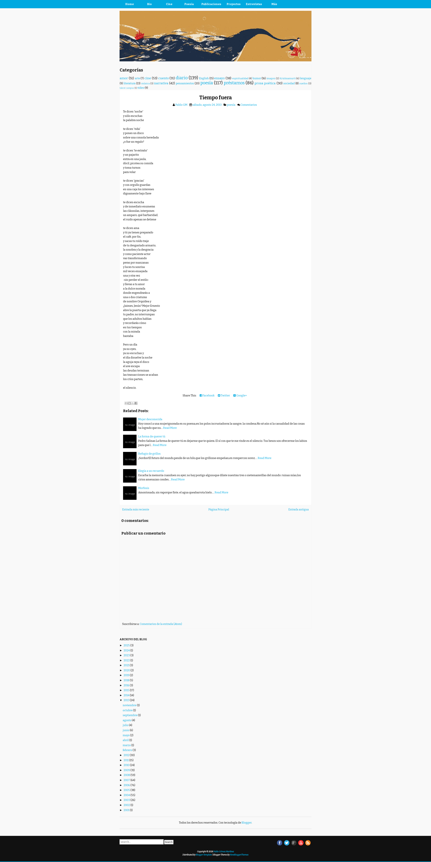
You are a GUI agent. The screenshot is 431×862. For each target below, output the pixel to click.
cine (147, 78)
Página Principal (218, 509)
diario (182, 77)
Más (274, 4)
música (145, 83)
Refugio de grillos (149, 453)
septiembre (130, 715)
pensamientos (185, 83)
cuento (163, 78)
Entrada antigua (298, 509)
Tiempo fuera (215, 98)
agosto (127, 720)
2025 (127, 645)
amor (124, 78)
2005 (127, 790)
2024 (127, 650)
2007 (127, 780)
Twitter (225, 395)
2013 (127, 700)
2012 (127, 755)
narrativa (161, 83)
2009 (127, 770)
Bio (149, 4)
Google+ (241, 395)
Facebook (208, 395)
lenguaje (305, 78)
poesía (206, 82)
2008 (127, 775)
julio (126, 725)
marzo (127, 745)
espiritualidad (240, 78)
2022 (127, 660)
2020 (127, 670)
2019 (127, 675)
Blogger (247, 822)
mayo (126, 735)
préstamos (234, 82)
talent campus (127, 88)
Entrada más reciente (135, 509)
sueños (303, 83)
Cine (169, 4)
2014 (127, 695)
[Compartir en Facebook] (136, 403)
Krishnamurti (288, 78)
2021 (127, 665)
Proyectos (234, 4)
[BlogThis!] (129, 403)
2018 (127, 680)
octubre (128, 710)
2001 (127, 810)
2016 (127, 685)
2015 (127, 690)
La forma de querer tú (151, 436)
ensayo (219, 78)
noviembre (130, 705)
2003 (127, 800)
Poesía (189, 4)
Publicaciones (211, 4)
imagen (271, 78)
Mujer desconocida (150, 419)
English (204, 78)
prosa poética (265, 83)
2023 (127, 655)
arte (137, 78)
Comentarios (249, 104)
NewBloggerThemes (239, 855)
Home (129, 4)
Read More (170, 427)
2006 (127, 785)
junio (126, 730)
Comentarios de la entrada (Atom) (161, 624)
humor (257, 78)
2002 (127, 805)
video (140, 87)
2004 (127, 795)
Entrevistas (254, 4)
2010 (127, 765)
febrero (128, 750)
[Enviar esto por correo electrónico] (126, 403)
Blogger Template (204, 855)
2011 (126, 760)
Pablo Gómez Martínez (223, 851)
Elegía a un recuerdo (151, 470)
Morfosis (143, 488)
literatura (130, 83)
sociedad (289, 83)
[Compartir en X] (132, 403)
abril (126, 740)
